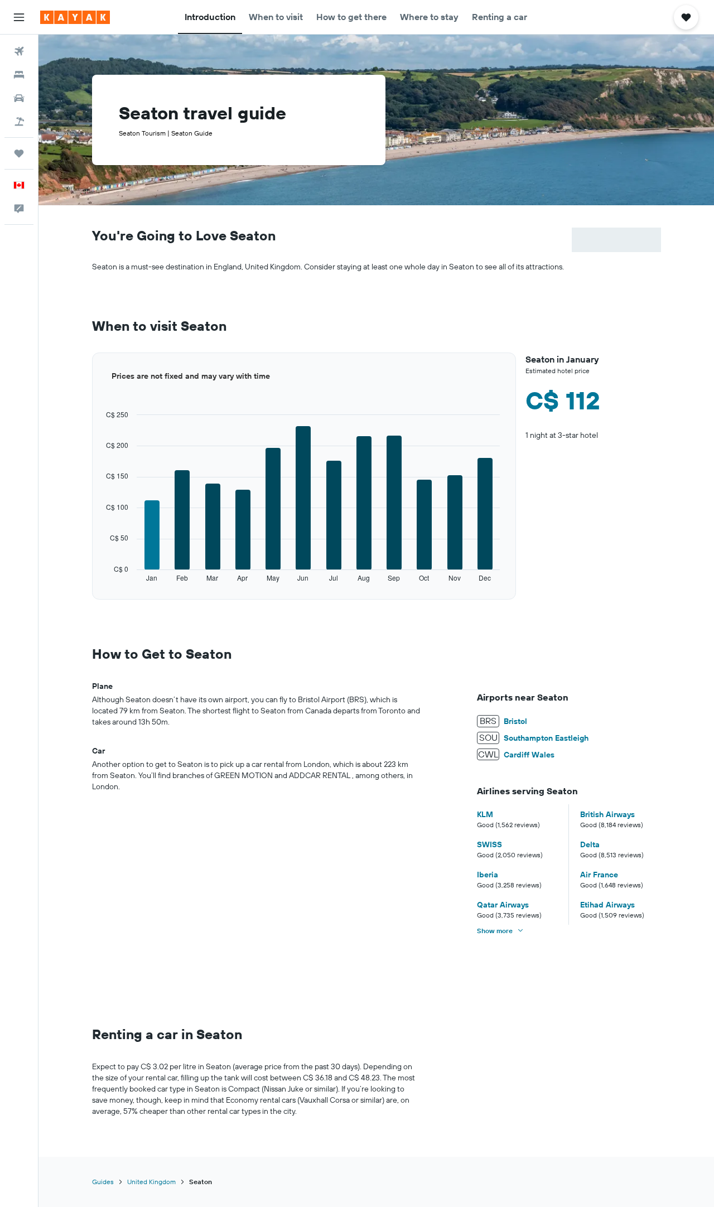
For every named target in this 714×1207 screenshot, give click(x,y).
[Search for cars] (18, 98)
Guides (103, 1181)
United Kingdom (151, 1181)
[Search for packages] (18, 121)
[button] (19, 17)
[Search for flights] (18, 51)
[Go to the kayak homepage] (75, 17)
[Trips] (18, 153)
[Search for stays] (18, 75)
